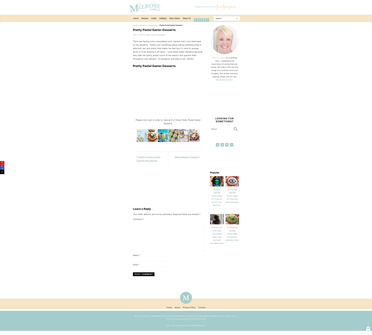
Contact (202, 307)
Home (135, 25)
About (177, 307)
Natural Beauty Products (186, 157)
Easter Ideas (153, 25)
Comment (138, 219)
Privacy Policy (189, 307)
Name (136, 255)
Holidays (142, 25)
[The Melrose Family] (144, 14)
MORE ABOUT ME (224, 80)
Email (136, 265)
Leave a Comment (158, 35)
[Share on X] (2, 172)
